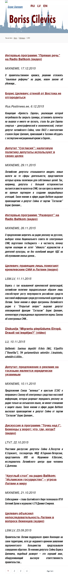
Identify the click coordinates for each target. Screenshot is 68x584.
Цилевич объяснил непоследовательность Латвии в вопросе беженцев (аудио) (29, 517)
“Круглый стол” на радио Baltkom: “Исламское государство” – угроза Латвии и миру (30, 479)
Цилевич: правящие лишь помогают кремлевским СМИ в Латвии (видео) (32, 267)
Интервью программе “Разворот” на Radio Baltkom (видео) (32, 217)
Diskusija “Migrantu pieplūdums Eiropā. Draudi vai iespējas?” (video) (33, 330)
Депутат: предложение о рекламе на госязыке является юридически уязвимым (32, 371)
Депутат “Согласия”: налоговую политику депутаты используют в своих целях (30, 152)
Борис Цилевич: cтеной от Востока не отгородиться (33, 95)
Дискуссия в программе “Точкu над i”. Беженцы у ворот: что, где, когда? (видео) (33, 429)
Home (15, 38)
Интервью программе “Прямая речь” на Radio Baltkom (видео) (32, 57)
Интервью (22, 38)
